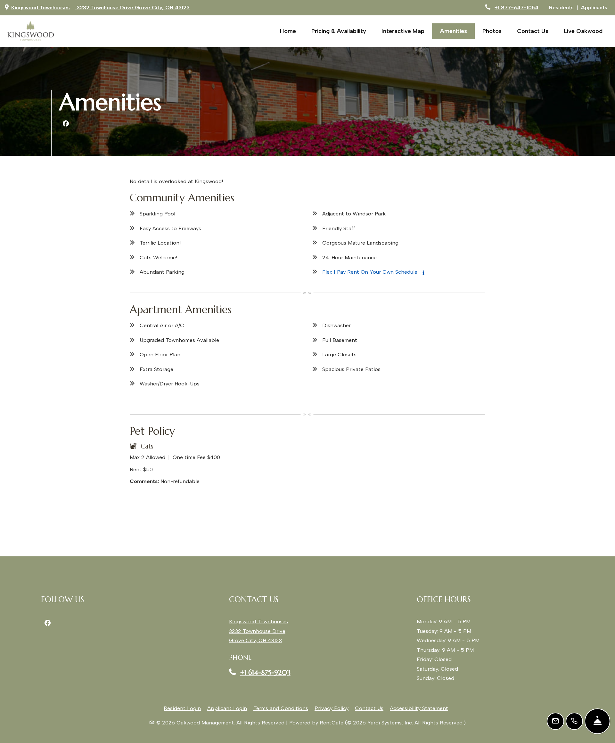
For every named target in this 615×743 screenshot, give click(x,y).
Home (288, 31)
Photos (492, 31)
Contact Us (532, 31)
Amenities (453, 31)
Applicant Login (227, 708)
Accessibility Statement (419, 708)
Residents (563, 7)
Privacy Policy (331, 708)
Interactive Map (402, 31)
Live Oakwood (587, 31)
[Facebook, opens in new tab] (65, 123)
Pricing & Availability (338, 31)
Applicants (595, 7)
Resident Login (182, 708)
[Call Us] (574, 721)
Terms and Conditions (280, 708)
